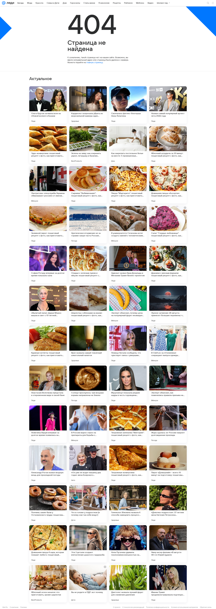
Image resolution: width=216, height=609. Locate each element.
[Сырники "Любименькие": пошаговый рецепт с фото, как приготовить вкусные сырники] (88, 184)
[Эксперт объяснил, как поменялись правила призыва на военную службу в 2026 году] (168, 384)
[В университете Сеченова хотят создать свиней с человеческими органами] (128, 224)
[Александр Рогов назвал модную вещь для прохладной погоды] (48, 464)
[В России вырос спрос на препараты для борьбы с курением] (88, 424)
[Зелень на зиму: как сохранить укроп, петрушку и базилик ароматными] (88, 145)
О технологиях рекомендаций (133, 607)
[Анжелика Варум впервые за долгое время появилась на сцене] (48, 424)
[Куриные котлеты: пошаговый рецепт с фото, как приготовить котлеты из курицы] (48, 344)
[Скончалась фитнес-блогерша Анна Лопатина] (128, 105)
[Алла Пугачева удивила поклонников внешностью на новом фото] (128, 544)
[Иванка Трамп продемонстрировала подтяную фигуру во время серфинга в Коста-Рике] (168, 584)
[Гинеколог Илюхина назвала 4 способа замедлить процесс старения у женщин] (128, 504)
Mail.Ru (5, 607)
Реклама (23, 607)
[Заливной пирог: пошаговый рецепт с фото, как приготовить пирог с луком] (48, 224)
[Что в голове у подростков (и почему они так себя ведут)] (88, 504)
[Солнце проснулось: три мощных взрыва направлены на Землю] (88, 384)
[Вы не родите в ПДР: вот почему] (88, 584)
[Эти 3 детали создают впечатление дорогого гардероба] (88, 544)
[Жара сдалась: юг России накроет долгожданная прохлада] (168, 424)
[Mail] (4, 3)
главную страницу (94, 62)
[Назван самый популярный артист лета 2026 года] (168, 105)
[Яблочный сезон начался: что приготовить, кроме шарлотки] (48, 584)
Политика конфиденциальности (157, 607)
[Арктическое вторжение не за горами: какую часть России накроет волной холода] (88, 224)
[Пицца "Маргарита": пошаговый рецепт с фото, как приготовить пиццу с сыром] (128, 184)
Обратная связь (206, 607)
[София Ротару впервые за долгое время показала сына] (48, 264)
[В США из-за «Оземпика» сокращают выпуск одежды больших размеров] (168, 344)
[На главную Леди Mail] (10, 3)
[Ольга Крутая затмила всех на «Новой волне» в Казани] (48, 105)
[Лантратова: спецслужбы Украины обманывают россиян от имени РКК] (48, 184)
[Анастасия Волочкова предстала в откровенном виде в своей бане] (48, 384)
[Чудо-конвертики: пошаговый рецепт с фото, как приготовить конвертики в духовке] (48, 145)
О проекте (116, 607)
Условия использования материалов (184, 607)
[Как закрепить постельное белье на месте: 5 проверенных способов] (128, 145)
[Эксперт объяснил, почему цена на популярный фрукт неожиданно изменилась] (128, 304)
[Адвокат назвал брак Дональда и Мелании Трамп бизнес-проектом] (128, 264)
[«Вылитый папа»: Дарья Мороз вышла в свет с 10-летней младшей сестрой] (48, 304)
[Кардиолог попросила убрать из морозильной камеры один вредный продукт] (88, 105)
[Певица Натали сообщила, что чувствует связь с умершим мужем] (128, 344)
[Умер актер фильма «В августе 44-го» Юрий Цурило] (168, 544)
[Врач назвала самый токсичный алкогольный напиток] (88, 344)
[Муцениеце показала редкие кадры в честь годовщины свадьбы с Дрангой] (128, 384)
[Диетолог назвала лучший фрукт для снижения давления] (128, 584)
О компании (14, 607)
